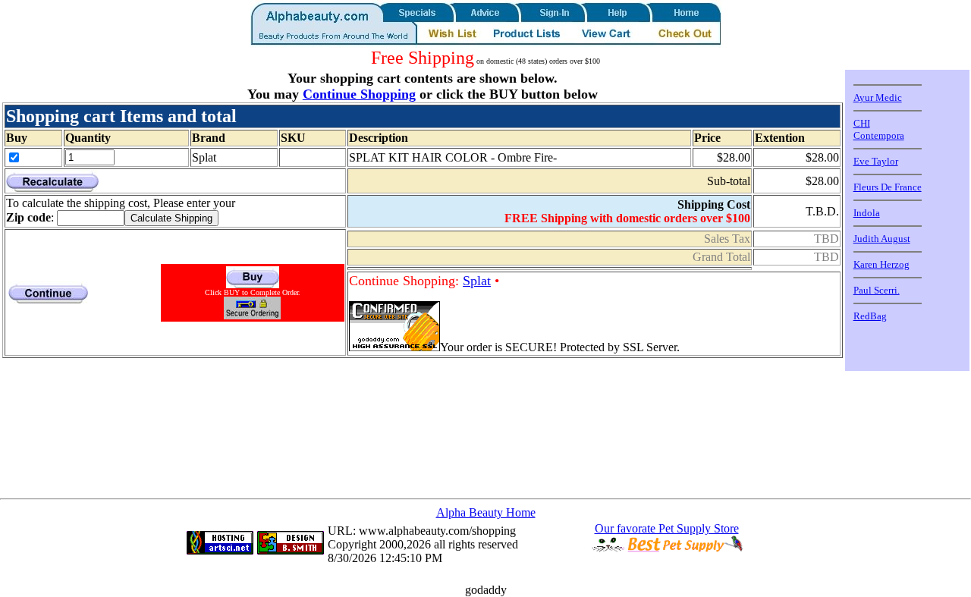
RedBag (870, 316)
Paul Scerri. (876, 290)
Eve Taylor (875, 161)
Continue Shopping (359, 94)
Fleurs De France (887, 187)
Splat (477, 280)
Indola (866, 212)
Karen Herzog (881, 264)
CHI (861, 123)
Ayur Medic (877, 97)
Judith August (881, 238)
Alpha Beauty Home (486, 512)
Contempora (878, 135)
